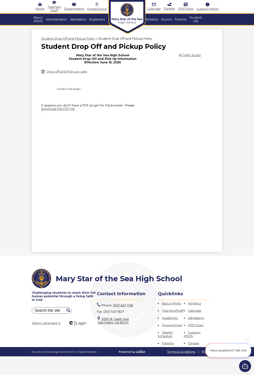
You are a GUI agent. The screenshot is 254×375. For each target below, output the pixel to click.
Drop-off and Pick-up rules (67, 71)
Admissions (196, 318)
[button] (38, 19)
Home (39, 9)
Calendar (154, 9)
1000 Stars (185, 9)
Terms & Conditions (181, 352)
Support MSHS (207, 9)
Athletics (194, 303)
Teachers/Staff (173, 311)
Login (81, 323)
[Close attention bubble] (248, 340)
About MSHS (171, 303)
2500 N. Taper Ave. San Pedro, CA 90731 (114, 320)
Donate (169, 8)
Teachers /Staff (54, 8)
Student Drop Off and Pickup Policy (68, 38)
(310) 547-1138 (123, 305)
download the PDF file (58, 109)
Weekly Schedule (165, 334)
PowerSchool (97, 9)
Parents (168, 343)
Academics (170, 318)
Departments (74, 9)
